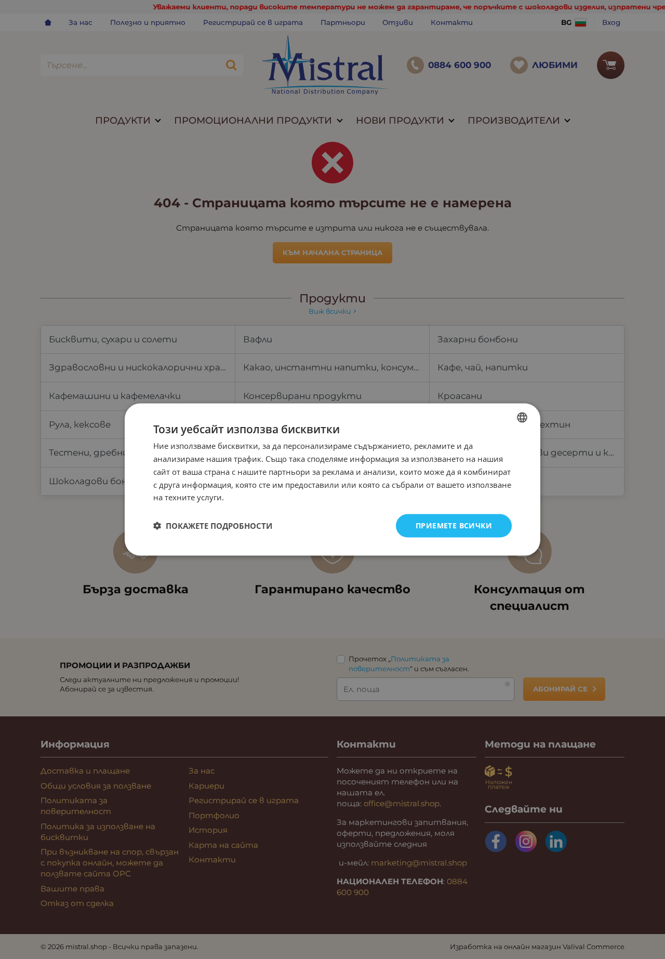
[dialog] (332, 480)
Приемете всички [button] (454, 525)
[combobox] (522, 417)
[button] (212, 525)
